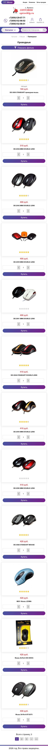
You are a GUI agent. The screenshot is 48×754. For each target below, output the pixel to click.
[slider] (24, 80)
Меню (9, 2)
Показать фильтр (26, 47)
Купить (24, 104)
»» (36, 739)
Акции (25, 2)
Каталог (9, 29)
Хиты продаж (41, 2)
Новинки (32, 2)
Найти (44, 30)
